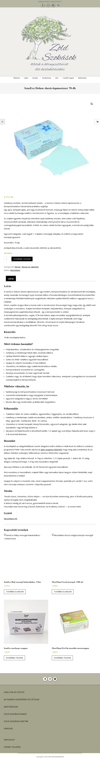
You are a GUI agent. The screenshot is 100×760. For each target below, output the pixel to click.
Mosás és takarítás (30, 267)
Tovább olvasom (15, 591)
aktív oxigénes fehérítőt (51, 449)
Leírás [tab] (11, 278)
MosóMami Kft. (10, 518)
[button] (91, 104)
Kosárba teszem (22, 259)
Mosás (18, 267)
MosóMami (15, 270)
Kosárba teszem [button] (14, 657)
